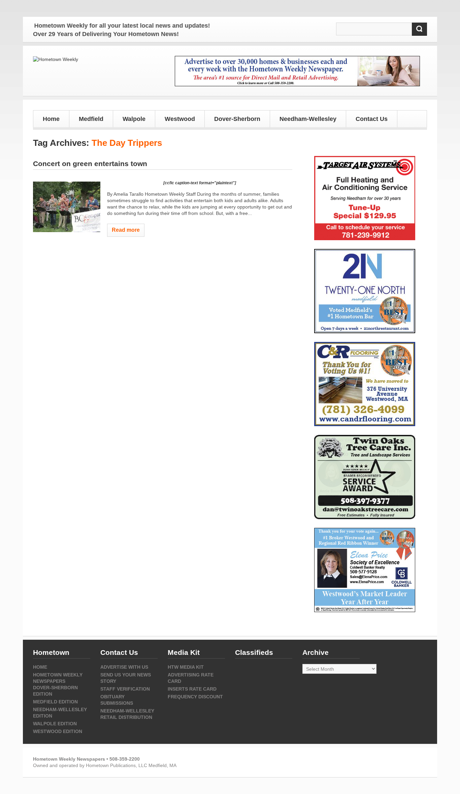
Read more (126, 230)
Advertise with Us (124, 667)
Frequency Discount (195, 696)
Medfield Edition (55, 701)
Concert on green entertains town (90, 163)
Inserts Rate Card (192, 689)
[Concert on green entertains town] (66, 207)
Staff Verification (125, 689)
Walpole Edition (55, 723)
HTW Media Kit (186, 667)
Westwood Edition (57, 731)
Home (51, 119)
